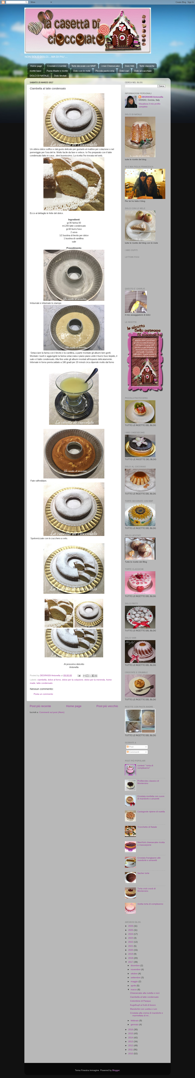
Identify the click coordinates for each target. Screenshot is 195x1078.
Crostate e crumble (56, 66)
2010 (131, 1053)
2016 (131, 1029)
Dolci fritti (129, 66)
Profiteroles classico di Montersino (148, 782)
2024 (131, 934)
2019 (131, 954)
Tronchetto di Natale (147, 827)
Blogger (116, 1070)
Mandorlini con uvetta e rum (143, 1009)
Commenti (134, 752)
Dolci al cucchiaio (143, 71)
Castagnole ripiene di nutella (151, 811)
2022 (131, 942)
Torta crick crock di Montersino (146, 889)
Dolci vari (124, 71)
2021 (131, 946)
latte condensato (45, 683)
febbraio (135, 1020)
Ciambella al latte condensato (144, 997)
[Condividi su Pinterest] (96, 675)
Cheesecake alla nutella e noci (145, 993)
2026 (131, 926)
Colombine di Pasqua (140, 1001)
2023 (131, 938)
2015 (131, 1033)
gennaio (135, 1024)
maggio (134, 981)
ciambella (42, 680)
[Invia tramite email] (84, 675)
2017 (131, 962)
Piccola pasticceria (105, 71)
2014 (131, 1037)
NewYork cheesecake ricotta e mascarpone (151, 843)
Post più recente (40, 706)
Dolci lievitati (60, 75)
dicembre (135, 965)
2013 (131, 1041)
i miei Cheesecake (110, 66)
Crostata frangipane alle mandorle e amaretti (149, 859)
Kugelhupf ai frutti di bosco (143, 1005)
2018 (131, 958)
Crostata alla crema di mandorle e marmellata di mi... (146, 1014)
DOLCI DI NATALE (39, 75)
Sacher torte (143, 873)
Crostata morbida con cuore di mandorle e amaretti (150, 797)
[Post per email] (79, 675)
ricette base (35, 71)
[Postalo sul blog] (87, 675)
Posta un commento (43, 694)
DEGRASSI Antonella (152, 97)
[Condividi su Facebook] (93, 675)
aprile (134, 985)
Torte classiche (146, 66)
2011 (130, 1049)
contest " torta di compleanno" (145, 766)
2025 (131, 930)
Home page (36, 66)
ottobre (134, 973)
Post (131, 747)
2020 (131, 950)
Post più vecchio (107, 706)
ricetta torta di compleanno (150, 904)
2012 (131, 1045)
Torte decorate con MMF (83, 66)
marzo (134, 989)
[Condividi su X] (90, 675)
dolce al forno (54, 680)
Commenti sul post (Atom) (51, 712)
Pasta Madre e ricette (57, 71)
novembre (136, 969)
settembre (136, 977)
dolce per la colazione (72, 680)
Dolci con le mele (81, 71)
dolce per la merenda (94, 680)
